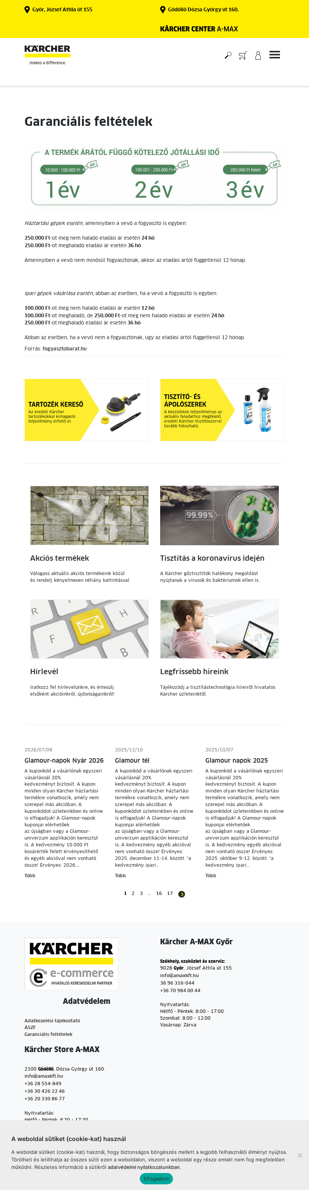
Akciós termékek (59, 558)
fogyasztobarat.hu (65, 349)
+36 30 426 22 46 (44, 1091)
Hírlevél (44, 672)
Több (29, 876)
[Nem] (299, 1155)
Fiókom (258, 55)
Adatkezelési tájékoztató (52, 1021)
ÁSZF (30, 1028)
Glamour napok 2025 (236, 761)
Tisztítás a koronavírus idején (212, 558)
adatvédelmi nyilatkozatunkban (144, 1167)
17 (170, 894)
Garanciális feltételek (48, 1034)
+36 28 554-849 (42, 1084)
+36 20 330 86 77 (44, 1099)
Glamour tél (132, 761)
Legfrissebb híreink (194, 672)
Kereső (228, 55)
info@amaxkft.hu (179, 976)
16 (159, 894)
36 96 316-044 (177, 983)
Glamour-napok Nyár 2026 (64, 761)
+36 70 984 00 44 (180, 991)
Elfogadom (156, 1179)
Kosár (243, 55)
